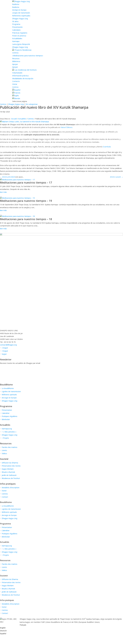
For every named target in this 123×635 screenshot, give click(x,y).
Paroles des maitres (9, 447)
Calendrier (5, 413)
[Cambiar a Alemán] (16, 98)
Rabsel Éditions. (67, 127)
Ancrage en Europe (9, 398)
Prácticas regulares (19, 33)
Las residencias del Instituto (25, 70)
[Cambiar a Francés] (16, 93)
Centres (31, 119)
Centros (15, 53)
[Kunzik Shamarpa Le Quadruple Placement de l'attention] (24, 121)
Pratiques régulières (9, 416)
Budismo (15, 4)
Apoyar (15, 64)
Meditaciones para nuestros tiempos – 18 (26, 219)
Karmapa (15, 41)
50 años (15, 21)
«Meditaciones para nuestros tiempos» (27, 55)
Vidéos (4, 453)
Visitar (14, 84)
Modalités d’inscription (10, 487)
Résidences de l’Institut (11, 478)
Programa (16, 24)
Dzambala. (107, 146)
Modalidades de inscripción (22, 78)
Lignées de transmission (11, 391)
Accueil (14, 119)
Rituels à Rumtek (8, 472)
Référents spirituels (9, 394)
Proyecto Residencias (22, 50)
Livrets (4, 450)
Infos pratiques (8, 483)
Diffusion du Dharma (10, 463)
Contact (5, 497)
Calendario (16, 30)
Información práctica (20, 75)
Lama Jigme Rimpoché (21, 44)
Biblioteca (16, 61)
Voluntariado (17, 73)
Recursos (15, 58)
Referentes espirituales (21, 16)
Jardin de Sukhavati (9, 475)
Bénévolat (6, 419)
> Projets (5, 438)
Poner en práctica (19, 36)
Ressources (6, 443)
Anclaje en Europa (19, 10)
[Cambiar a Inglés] (15, 95)
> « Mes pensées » (9, 432)
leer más (3, 192)
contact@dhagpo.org (8, 345)
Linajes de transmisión (21, 13)
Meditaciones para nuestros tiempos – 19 (26, 200)
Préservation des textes (11, 466)
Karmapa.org (7, 428)
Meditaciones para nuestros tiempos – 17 (26, 182)
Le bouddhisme (8, 388)
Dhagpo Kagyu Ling (20, 18)
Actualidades (17, 38)
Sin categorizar (32, 104)
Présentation (7, 410)
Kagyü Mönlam (8, 469)
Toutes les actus (12, 115)
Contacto (16, 81)
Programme (6, 406)
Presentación (17, 27)
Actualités (22, 119)
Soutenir (4, 458)
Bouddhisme (6, 384)
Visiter (4, 491)
